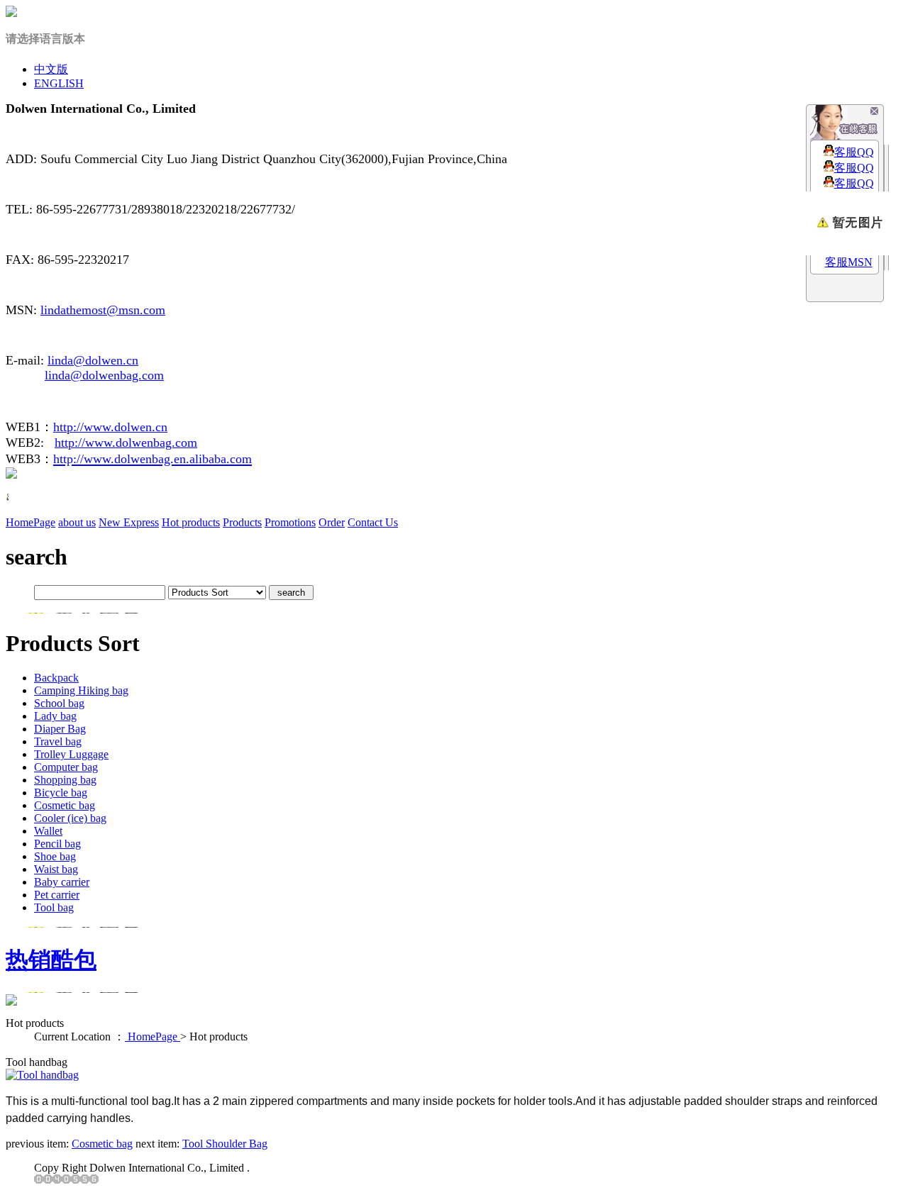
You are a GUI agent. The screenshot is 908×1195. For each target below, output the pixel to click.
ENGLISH (59, 83)
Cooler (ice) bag (70, 818)
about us (77, 522)
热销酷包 (51, 959)
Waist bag (56, 869)
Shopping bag (65, 780)
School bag (59, 703)
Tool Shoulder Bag (224, 1144)
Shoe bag (55, 856)
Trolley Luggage (71, 754)
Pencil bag (57, 844)
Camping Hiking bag (81, 690)
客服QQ (854, 152)
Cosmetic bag (64, 805)
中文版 (51, 69)
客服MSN (849, 262)
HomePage (30, 522)
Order (332, 522)
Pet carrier (56, 895)
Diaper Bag (60, 729)
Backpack (56, 678)
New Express (129, 522)
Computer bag (66, 767)
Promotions (290, 522)
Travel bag (58, 741)
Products (242, 522)
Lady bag (55, 716)
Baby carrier (61, 882)
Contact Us (373, 522)
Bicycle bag (60, 793)
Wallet (48, 831)
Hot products (191, 522)
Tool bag (54, 907)
